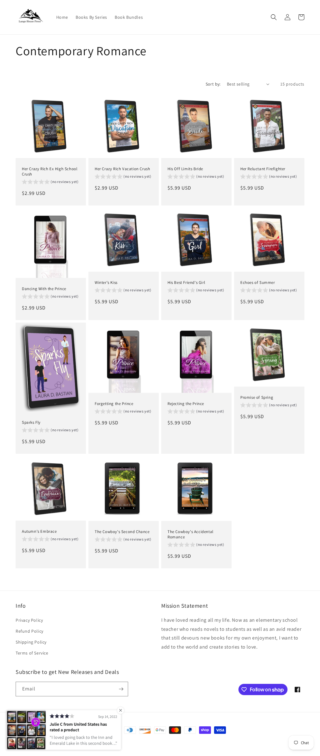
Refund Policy (29, 631)
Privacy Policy (29, 620)
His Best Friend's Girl (186, 282)
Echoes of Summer (257, 282)
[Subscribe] (121, 689)
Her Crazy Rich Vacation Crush (122, 168)
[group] (50, 182)
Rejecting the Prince (186, 403)
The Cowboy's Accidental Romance (190, 534)
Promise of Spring (256, 397)
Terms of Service (32, 653)
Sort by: (213, 84)
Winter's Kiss (106, 282)
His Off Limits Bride (185, 168)
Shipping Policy (31, 642)
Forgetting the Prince (114, 403)
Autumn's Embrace (39, 531)
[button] (274, 17)
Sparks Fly (31, 422)
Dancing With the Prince (44, 288)
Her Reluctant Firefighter (262, 168)
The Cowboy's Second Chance (122, 531)
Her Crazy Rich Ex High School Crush (49, 171)
